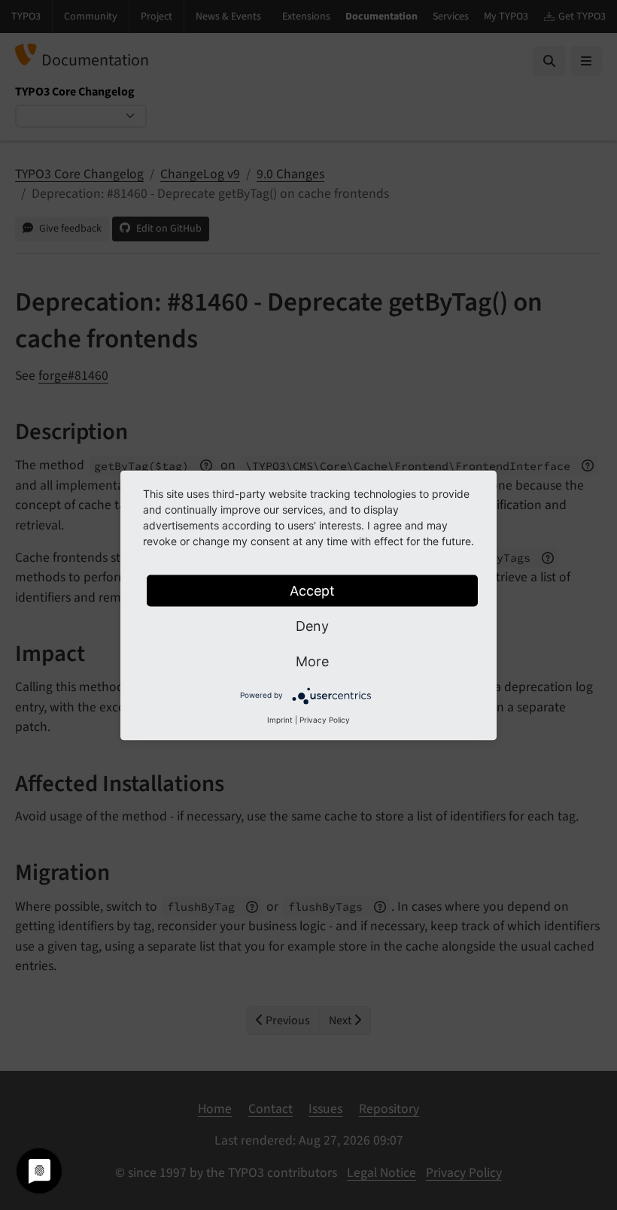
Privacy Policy (324, 718)
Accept (312, 590)
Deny (312, 625)
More (312, 661)
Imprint (280, 718)
